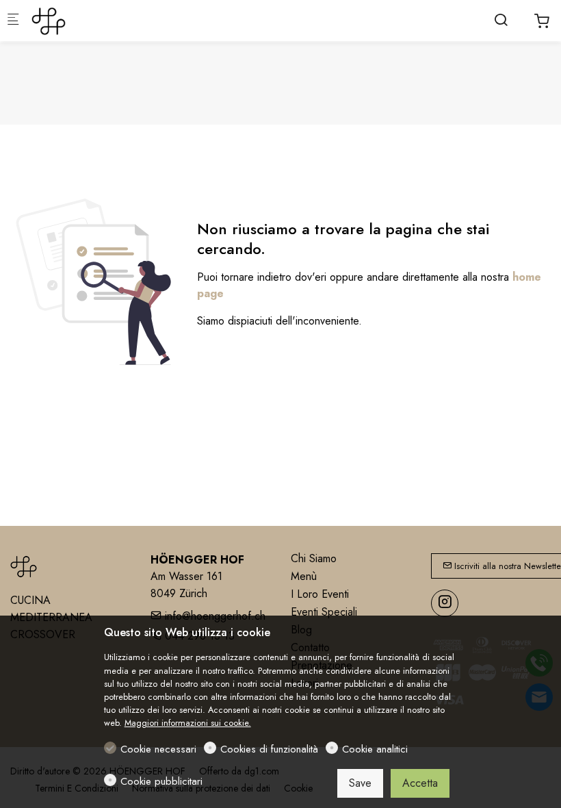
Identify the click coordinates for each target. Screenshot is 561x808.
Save (360, 783)
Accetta (420, 783)
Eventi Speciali (324, 612)
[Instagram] (444, 603)
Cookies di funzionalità (269, 749)
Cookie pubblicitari (161, 781)
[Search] (500, 20)
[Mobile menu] (13, 21)
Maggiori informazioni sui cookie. (188, 722)
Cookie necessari (158, 749)
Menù (304, 576)
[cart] (542, 21)
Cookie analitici (375, 749)
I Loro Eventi (320, 594)
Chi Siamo (314, 558)
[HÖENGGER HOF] (86, 20)
